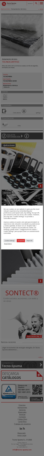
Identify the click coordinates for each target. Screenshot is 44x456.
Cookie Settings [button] (9, 241)
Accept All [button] (21, 241)
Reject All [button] (29, 241)
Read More (8, 244)
